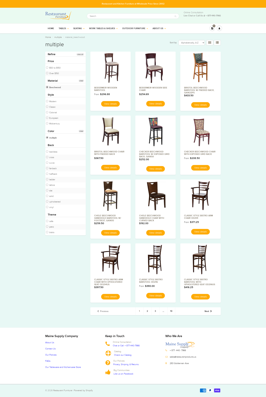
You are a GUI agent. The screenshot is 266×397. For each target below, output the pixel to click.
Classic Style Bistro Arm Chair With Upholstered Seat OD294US (108, 282)
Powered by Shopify (83, 390)
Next (207, 311)
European (53, 118)
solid (51, 196)
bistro (51, 232)
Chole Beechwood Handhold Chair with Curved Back (151, 218)
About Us (158, 28)
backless (53, 152)
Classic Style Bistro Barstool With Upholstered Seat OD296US (199, 282)
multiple (58, 37)
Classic (52, 107)
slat (50, 190)
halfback (53, 174)
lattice (52, 185)
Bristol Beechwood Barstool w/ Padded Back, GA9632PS (199, 90)
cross (51, 157)
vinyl (51, 207)
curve (51, 163)
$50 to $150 (55, 68)
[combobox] (133, 16)
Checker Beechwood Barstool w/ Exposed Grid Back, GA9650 (154, 154)
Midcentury (54, 123)
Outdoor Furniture (133, 28)
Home (51, 28)
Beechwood (55, 87)
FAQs (47, 361)
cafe (51, 221)
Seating (77, 28)
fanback (53, 168)
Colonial (53, 112)
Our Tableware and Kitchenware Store (63, 367)
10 (171, 311)
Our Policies (50, 355)
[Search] (175, 16)
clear (81, 81)
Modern (52, 101)
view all (80, 54)
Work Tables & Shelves (102, 28)
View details (110, 103)
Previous (104, 311)
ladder (52, 179)
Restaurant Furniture (63, 390)
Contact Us (50, 348)
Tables (62, 28)
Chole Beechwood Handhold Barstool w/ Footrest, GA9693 (107, 218)
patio (51, 227)
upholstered (54, 201)
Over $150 (54, 73)
